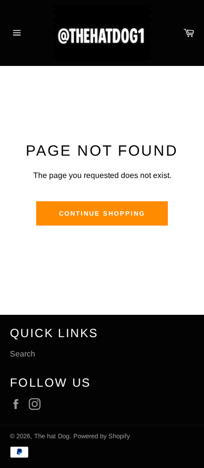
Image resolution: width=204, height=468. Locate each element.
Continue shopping (102, 213)
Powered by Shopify (101, 436)
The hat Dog (51, 436)
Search (22, 354)
